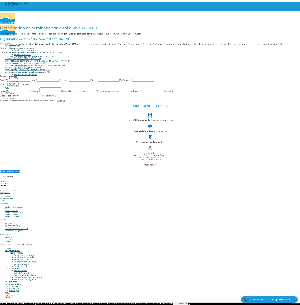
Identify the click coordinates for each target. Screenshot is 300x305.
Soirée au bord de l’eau (14, 227)
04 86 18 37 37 (256, 299)
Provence (8, 237)
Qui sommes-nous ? (7, 191)
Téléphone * (126, 80)
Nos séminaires (16, 253)
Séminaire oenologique (14, 213)
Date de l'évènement (71, 91)
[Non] (189, 304)
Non (11, 94)
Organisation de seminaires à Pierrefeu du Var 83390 (29, 56)
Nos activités (11, 282)
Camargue (14, 86)
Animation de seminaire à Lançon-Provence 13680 (28, 70)
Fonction (4, 91)
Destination (136, 91)
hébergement (49, 96)
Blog (2, 200)
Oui (4, 94)
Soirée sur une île (11, 225)
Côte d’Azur (9, 239)
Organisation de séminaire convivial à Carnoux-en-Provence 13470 (35, 65)
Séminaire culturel (12, 216)
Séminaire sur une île (13, 209)
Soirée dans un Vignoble (25, 75)
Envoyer (61, 101)
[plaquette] (10, 173)
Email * (94, 80)
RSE (1, 195)
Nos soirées (14, 268)
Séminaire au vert (22, 55)
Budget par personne (10, 96)
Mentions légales (6, 198)
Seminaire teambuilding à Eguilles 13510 (23, 67)
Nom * (34, 80)
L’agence (9, 295)
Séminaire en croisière (24, 50)
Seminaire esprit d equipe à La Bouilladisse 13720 (27, 72)
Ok (175, 304)
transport (168, 91)
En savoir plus (183, 304)
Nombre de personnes (109, 91)
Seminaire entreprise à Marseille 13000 (23, 59)
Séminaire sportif (11, 214)
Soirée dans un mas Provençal (16, 229)
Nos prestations (12, 46)
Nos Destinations (13, 284)
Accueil (8, 248)
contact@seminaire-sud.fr (280, 299)
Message (35, 91)
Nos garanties (5, 193)
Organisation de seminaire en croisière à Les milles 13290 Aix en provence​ (39, 61)
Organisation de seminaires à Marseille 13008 (25, 63)
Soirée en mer (10, 223)
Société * (4, 80)
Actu (7, 88)
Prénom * (63, 80)
